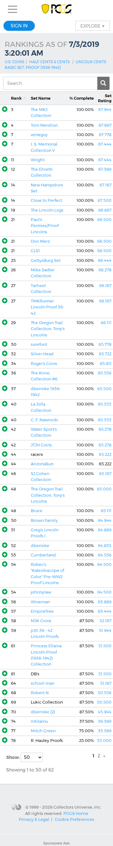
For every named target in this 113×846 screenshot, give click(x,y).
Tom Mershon (44, 125)
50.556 (104, 692)
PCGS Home (75, 813)
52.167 (105, 620)
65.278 (105, 429)
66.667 (104, 210)
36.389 (104, 721)
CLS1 (35, 250)
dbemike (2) (43, 712)
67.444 (104, 144)
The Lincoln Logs (47, 210)
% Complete (81, 98)
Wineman (40, 602)
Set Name (41, 98)
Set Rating (104, 98)
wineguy (39, 134)
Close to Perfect (46, 200)
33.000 (104, 740)
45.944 (104, 712)
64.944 (104, 520)
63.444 (104, 611)
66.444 (104, 260)
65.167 (105, 473)
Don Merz (40, 241)
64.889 (104, 530)
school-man (42, 683)
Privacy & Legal (34, 819)
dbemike (40, 545)
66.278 (105, 270)
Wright (38, 160)
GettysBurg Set (46, 260)
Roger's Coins (44, 363)
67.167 (105, 185)
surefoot (39, 344)
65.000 (104, 489)
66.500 (104, 219)
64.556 (104, 555)
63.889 (104, 602)
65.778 (105, 344)
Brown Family (44, 520)
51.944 (105, 630)
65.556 (104, 373)
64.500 (104, 564)
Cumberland (43, 555)
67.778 (105, 134)
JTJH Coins (41, 445)
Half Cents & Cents (49, 61)
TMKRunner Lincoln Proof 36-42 (47, 307)
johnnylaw (41, 592)
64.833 (104, 545)
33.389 (104, 730)
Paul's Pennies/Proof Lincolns (45, 225)
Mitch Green (43, 730)
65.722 (105, 353)
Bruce (36, 510)
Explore (92, 26)
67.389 (104, 169)
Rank (16, 98)
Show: (13, 757)
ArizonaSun (42, 464)
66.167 (105, 285)
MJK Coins (41, 620)
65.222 (105, 454)
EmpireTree (42, 611)
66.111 (106, 322)
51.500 (104, 646)
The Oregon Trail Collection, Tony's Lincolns (48, 328)
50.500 (104, 702)
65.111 (106, 510)
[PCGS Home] (57, 9)
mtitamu (39, 721)
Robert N (40, 692)
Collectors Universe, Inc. (77, 807)
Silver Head (42, 353)
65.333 (104, 404)
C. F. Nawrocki (44, 419)
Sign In (19, 26)
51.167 (105, 683)
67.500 (104, 200)
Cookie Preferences (74, 819)
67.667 (105, 125)
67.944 (104, 109)
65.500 (104, 388)
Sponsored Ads (56, 843)
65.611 (105, 363)
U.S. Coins (14, 61)
